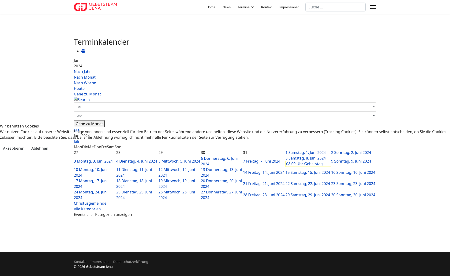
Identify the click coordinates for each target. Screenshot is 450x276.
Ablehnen (39, 148)
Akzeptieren (13, 148)
